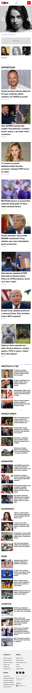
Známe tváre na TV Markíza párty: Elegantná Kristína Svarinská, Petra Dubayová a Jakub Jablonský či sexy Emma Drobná (22, 631)
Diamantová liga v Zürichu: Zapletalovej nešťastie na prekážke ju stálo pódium (21, 562)
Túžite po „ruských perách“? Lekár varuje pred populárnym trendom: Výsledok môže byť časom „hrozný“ (22, 515)
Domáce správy (8, 413)
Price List (18, 666)
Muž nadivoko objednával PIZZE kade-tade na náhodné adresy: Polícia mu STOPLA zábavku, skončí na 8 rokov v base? (21, 499)
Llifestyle (6, 604)
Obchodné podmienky (21, 662)
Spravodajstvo (6, 676)
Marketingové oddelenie (9, 684)
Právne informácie (7, 658)
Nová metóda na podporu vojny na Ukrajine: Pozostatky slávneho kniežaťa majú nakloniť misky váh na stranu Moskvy (22, 489)
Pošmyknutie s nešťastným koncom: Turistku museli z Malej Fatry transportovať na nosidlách (21, 440)
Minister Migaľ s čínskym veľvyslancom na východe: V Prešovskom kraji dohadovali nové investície (21, 430)
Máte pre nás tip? (7, 687)
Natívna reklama (20, 669)
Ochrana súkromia (7, 660)
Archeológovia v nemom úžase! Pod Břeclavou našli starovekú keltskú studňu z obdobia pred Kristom (22, 535)
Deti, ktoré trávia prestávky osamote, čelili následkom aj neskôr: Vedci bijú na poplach (22, 544)
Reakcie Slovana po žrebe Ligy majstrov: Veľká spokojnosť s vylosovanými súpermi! (22, 592)
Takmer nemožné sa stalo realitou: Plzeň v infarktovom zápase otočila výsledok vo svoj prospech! (22, 583)
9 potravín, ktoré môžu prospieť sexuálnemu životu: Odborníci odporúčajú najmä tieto (21, 525)
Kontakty (5, 672)
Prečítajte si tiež (9, 366)
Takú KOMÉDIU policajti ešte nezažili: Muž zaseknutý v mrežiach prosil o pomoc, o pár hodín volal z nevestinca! (22, 467)
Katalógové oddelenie (8, 682)
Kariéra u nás (6, 664)
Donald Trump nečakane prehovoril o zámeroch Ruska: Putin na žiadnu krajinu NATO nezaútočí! (22, 478)
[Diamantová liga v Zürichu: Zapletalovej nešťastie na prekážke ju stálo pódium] (7, 564)
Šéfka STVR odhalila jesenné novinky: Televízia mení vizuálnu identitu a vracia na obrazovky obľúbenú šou (21, 420)
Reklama (18, 654)
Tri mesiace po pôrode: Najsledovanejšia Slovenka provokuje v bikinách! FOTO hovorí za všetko (21, 372)
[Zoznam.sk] (19, 683)
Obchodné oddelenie (8, 680)
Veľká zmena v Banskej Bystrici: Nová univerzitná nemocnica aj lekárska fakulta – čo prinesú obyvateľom (22, 450)
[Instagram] (20, 672)
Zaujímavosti (7, 509)
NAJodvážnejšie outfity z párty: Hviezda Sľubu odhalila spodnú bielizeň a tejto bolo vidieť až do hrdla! (22, 393)
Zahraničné (7, 461)
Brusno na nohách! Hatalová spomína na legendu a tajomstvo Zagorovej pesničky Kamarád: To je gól (22, 403)
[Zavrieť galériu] (29, 3)
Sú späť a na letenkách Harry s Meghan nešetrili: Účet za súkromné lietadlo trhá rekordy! (22, 382)
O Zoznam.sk (6, 654)
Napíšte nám (6, 666)
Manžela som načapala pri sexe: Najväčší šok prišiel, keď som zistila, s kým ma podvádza (22, 609)
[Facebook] (17, 672)
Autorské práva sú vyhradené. (20, 679)
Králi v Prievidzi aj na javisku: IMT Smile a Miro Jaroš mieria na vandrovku (22, 639)
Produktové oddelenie (8, 678)
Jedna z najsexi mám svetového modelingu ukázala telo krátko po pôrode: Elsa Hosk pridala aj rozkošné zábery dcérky (22, 621)
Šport (4, 556)
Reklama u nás (19, 658)
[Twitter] (23, 672)
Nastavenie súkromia (8, 662)
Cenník (17, 664)
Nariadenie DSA (7, 669)
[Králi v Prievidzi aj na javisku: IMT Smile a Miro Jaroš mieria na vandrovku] (7, 641)
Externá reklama (20, 660)
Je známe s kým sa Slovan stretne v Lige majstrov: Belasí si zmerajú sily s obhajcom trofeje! (22, 573)
